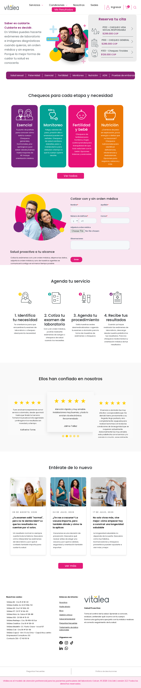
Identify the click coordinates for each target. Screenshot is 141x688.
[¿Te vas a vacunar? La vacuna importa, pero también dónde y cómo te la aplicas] (68, 492)
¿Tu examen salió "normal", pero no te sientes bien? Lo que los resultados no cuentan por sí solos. (28, 522)
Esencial (49, 75)
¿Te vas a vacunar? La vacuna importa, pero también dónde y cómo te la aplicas (67, 522)
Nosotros (79, 5)
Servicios (35, 5)
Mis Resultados (64, 9)
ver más (70, 566)
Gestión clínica (65, 615)
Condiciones (57, 5)
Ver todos (70, 176)
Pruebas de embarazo (124, 75)
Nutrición (93, 75)
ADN (104, 75)
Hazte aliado (64, 606)
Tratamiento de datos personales (68, 628)
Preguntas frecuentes (68, 623)
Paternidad (34, 75)
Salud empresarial (67, 619)
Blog (61, 611)
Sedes (94, 5)
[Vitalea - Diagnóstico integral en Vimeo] (66, 648)
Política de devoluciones (106, 671)
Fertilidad (63, 75)
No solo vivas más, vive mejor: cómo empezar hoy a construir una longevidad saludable (108, 522)
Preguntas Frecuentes (35, 671)
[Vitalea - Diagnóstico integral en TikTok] (71, 643)
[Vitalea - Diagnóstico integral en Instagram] (66, 643)
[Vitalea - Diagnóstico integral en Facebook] (61, 643)
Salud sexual (17, 75)
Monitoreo (78, 75)
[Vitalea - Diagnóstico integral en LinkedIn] (61, 648)
